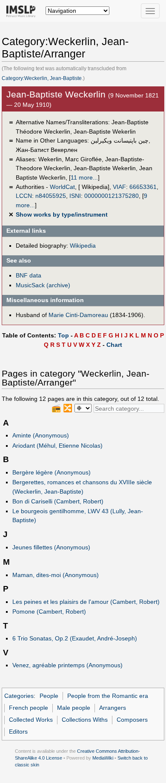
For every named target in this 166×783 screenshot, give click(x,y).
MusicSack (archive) (43, 285)
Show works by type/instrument (62, 214)
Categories (19, 695)
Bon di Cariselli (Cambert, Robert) (57, 501)
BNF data (28, 275)
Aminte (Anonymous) (40, 435)
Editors (18, 731)
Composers (132, 719)
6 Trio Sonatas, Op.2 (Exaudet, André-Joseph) (74, 638)
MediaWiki (102, 757)
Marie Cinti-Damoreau (78, 314)
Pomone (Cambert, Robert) (49, 611)
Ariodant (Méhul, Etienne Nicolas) (57, 445)
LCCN (24, 195)
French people (28, 707)
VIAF (119, 186)
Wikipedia (83, 245)
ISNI (75, 195)
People (49, 695)
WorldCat (62, 186)
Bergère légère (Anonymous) (51, 472)
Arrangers (112, 707)
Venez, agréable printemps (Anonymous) (67, 665)
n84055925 (50, 195)
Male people (73, 707)
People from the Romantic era (107, 695)
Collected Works (31, 719)
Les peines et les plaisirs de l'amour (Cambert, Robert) (86, 601)
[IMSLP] (23, 10)
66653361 (143, 186)
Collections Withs (85, 719)
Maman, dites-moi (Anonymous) (55, 575)
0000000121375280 (111, 195)
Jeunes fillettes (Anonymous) (51, 547)
